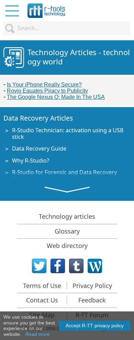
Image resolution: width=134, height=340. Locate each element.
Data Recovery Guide (39, 148)
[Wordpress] (95, 266)
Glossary (67, 231)
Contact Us (42, 300)
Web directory (67, 245)
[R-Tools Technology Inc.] (46, 10)
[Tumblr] (76, 266)
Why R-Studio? (30, 160)
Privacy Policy (92, 285)
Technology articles (67, 216)
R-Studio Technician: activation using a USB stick (67, 133)
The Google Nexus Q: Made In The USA (56, 97)
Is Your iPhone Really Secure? (44, 84)
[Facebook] (58, 266)
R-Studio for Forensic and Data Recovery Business (64, 175)
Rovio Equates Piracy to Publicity (47, 91)
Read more (37, 334)
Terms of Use (42, 285)
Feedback (92, 300)
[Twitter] (39, 266)
